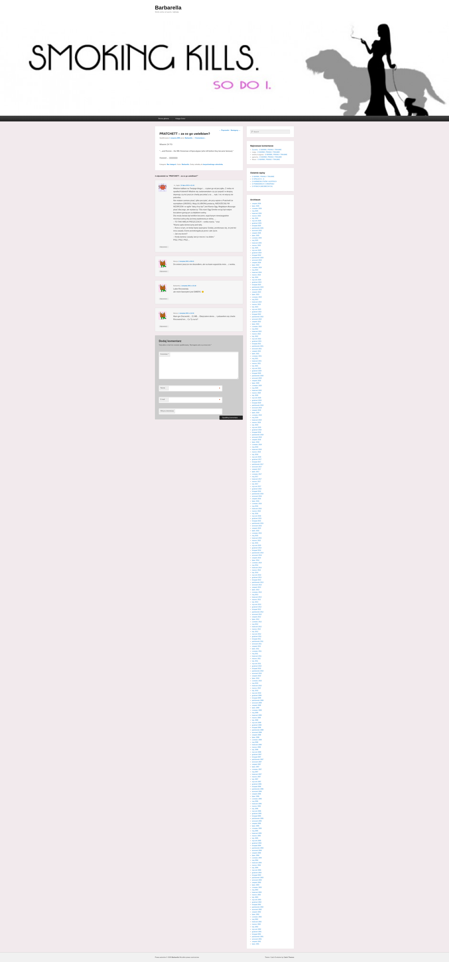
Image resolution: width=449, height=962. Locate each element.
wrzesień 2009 (257, 703)
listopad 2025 (256, 226)
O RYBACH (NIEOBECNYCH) (262, 186)
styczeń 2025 (256, 250)
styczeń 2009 (256, 722)
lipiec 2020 (255, 383)
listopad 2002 (256, 904)
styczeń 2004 (256, 870)
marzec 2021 (256, 363)
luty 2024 (255, 277)
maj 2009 (255, 713)
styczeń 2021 (256, 368)
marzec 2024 (256, 275)
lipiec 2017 (255, 472)
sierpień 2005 (256, 823)
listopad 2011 (256, 639)
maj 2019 (255, 417)
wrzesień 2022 (257, 319)
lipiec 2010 (255, 678)
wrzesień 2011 (257, 644)
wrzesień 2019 (257, 408)
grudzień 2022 (256, 312)
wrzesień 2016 (257, 496)
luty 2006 (255, 808)
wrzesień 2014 (257, 555)
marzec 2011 (256, 658)
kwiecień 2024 (257, 272)
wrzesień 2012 (257, 614)
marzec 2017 (256, 481)
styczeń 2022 (256, 339)
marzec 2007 (256, 777)
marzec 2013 (256, 599)
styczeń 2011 (256, 663)
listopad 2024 (256, 255)
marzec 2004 (256, 865)
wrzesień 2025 (257, 230)
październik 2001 (257, 936)
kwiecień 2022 (257, 331)
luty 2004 (255, 867)
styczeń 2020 (256, 398)
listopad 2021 (256, 344)
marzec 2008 (256, 747)
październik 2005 (257, 818)
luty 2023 (255, 307)
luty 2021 (255, 366)
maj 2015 (255, 535)
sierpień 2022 (256, 321)
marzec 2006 (256, 806)
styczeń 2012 (256, 634)
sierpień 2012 (256, 617)
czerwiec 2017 (257, 474)
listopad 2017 (256, 462)
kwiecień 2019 (257, 420)
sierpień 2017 (256, 469)
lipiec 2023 (255, 294)
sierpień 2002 (256, 912)
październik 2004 (257, 848)
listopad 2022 (256, 314)
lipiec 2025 (255, 235)
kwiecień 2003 (257, 892)
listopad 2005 (256, 816)
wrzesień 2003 (257, 880)
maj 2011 (255, 654)
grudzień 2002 (256, 902)
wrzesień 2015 (257, 526)
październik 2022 (257, 317)
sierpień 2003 (256, 882)
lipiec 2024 (255, 265)
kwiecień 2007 (257, 774)
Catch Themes (289, 957)
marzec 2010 (256, 688)
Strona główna (163, 118)
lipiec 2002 (255, 914)
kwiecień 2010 (257, 686)
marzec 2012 (256, 629)
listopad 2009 (256, 698)
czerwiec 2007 (257, 769)
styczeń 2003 (256, 900)
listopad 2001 (256, 934)
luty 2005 (255, 838)
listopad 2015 (256, 521)
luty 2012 (255, 631)
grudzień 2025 (256, 223)
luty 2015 (255, 543)
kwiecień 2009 (257, 715)
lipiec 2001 (255, 944)
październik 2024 (257, 258)
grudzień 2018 (256, 430)
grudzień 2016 (256, 489)
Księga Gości (180, 118)
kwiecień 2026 (257, 213)
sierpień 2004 (256, 853)
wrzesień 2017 (257, 467)
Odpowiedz (164, 247)
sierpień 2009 (256, 705)
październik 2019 (257, 405)
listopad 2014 (256, 550)
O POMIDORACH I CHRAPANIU (263, 184)
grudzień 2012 (256, 607)
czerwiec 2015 (257, 533)
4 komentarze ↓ (200, 138)
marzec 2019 (256, 422)
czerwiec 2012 (257, 622)
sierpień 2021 (256, 351)
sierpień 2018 (256, 440)
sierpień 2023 (256, 292)
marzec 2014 (256, 570)
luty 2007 (255, 779)
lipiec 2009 (255, 708)
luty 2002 (255, 927)
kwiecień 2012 (257, 627)
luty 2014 (255, 572)
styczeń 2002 (256, 929)
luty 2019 (255, 425)
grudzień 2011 (256, 636)
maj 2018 (255, 447)
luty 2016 (255, 513)
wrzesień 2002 (257, 909)
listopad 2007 (256, 757)
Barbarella (168, 8)
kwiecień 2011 (256, 656)
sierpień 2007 (256, 764)
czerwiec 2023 (257, 297)
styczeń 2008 (256, 752)
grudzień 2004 (256, 843)
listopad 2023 (256, 285)
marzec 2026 (256, 216)
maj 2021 (255, 358)
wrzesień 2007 (257, 762)
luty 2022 (255, 336)
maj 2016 (255, 506)
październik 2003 (257, 877)
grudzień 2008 (256, 725)
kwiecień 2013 (257, 597)
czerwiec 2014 (257, 563)
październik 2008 (257, 730)
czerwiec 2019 (257, 415)
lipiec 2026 (255, 206)
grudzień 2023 (256, 282)
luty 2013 (255, 602)
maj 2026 (255, 211)
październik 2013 (257, 582)
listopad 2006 (256, 786)
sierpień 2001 (256, 941)
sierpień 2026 (256, 203)
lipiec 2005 (255, 826)
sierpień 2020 (256, 380)
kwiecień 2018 (257, 449)
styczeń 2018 (256, 457)
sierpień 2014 (256, 558)
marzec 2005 (256, 836)
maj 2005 (255, 831)
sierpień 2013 (256, 587)
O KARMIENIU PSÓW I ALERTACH (264, 181)
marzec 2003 (256, 895)
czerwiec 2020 (257, 385)
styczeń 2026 (256, 221)
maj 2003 (255, 890)
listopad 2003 (256, 875)
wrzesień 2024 (257, 260)
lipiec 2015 (255, 531)
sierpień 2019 (256, 410)
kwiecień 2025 (257, 243)
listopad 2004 (256, 845)
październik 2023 (257, 287)
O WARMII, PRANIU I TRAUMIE (270, 150)
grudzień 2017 (256, 459)
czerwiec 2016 (257, 503)
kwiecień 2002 (257, 922)
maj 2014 (255, 565)
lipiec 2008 (255, 737)
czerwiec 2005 (257, 828)
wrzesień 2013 (257, 585)
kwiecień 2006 (257, 804)
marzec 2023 (256, 304)
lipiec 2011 (255, 649)
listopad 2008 (256, 727)
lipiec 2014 (255, 560)
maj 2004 (255, 860)
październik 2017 (257, 464)
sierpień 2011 (256, 646)
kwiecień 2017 (257, 479)
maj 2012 (255, 624)
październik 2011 (257, 641)
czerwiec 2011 (257, 651)
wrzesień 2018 (257, 437)
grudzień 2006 (256, 784)
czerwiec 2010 (257, 681)
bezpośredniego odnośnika (213, 164)
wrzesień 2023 (257, 289)
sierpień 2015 (256, 528)
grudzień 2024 (256, 253)
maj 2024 (255, 270)
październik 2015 (257, 523)
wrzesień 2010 (257, 673)
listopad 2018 (256, 432)
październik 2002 (257, 907)
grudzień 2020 (256, 371)
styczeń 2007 (256, 781)
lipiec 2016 (255, 501)
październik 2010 (257, 671)
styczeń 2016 (256, 516)
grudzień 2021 (256, 341)
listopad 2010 (256, 668)
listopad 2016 (256, 491)
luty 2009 (255, 720)
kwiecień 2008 (257, 745)
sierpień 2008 (256, 735)
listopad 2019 (256, 403)
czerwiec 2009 (257, 710)
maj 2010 (255, 683)
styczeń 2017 (256, 486)
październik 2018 (257, 435)
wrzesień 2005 (257, 821)
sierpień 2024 (256, 262)
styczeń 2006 (256, 811)
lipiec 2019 (255, 413)
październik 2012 (257, 612)
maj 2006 (255, 801)
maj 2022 (255, 329)
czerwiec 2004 (257, 858)
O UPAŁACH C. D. (258, 179)
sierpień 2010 (256, 676)
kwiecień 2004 (257, 863)
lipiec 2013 (255, 590)
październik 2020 (257, 376)
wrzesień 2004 (257, 850)
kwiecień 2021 (257, 361)
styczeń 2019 (256, 427)
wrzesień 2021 (257, 349)
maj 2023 (255, 299)
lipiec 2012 (255, 619)
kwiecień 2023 (257, 302)
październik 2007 (257, 759)
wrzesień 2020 (257, 378)
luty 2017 (255, 484)
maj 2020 (255, 388)
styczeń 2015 (256, 545)
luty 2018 (255, 454)
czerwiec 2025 (257, 238)
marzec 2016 (256, 511)
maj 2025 (255, 240)
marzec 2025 (256, 245)
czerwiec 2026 (257, 208)
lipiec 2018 (255, 442)
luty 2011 (255, 661)
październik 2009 (257, 700)
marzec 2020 (256, 393)
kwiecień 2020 (257, 390)
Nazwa (162, 388)
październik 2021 (257, 346)
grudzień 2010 (256, 666)
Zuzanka (255, 150)
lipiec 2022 (255, 324)
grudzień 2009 (256, 695)
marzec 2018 (256, 452)
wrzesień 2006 (257, 791)
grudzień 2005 (256, 813)
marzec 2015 (256, 540)
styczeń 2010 (256, 693)
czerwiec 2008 (257, 740)
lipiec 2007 (255, 767)
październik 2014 (257, 553)
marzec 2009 (256, 718)
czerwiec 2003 (257, 887)
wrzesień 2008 (257, 732)
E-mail (162, 399)
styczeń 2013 (256, 604)
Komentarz (164, 354)
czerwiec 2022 (257, 326)
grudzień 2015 (256, 518)
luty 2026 (255, 218)
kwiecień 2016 (257, 508)
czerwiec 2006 (257, 799)
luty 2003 (255, 897)
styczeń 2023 (256, 309)
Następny (235, 130)
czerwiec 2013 (257, 592)
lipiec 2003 (255, 885)
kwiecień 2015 (257, 538)
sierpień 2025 (256, 233)
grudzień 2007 (256, 754)
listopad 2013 (256, 580)
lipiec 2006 (255, 796)
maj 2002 (255, 919)
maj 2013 (255, 594)
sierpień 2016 (256, 499)
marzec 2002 (256, 924)
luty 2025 (255, 248)
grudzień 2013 (256, 577)
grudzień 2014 (256, 548)
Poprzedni (224, 130)
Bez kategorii (171, 164)
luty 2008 (255, 749)
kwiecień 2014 (257, 567)
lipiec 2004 (255, 855)
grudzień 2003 (256, 873)
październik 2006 (257, 789)
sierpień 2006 (256, 794)
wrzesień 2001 (257, 939)
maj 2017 (255, 476)
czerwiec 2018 (257, 444)
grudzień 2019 (256, 400)
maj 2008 (255, 742)
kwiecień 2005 (257, 833)
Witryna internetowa (167, 411)
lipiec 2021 (255, 353)
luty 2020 (255, 395)
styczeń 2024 (256, 280)
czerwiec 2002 (257, 917)
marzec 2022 (256, 334)
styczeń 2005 (256, 841)
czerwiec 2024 (257, 267)
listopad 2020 (256, 373)
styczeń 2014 (256, 575)
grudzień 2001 (256, 932)
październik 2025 (257, 228)
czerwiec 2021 (257, 356)
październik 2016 (257, 494)
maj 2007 (255, 772)
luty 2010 (255, 690)
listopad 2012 (256, 609)
